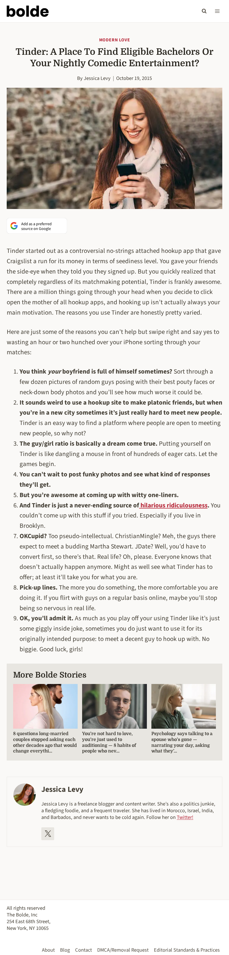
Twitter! (185, 817)
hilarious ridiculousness (173, 505)
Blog (65, 950)
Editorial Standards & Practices (187, 950)
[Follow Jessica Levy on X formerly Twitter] (47, 833)
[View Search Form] (204, 11)
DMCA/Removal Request (123, 950)
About (48, 950)
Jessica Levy (97, 78)
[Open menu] (217, 11)
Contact (83, 950)
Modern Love (114, 40)
